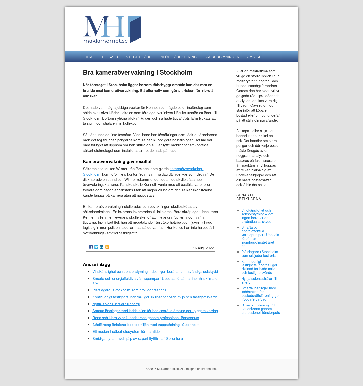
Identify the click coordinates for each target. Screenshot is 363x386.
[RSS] (107, 247)
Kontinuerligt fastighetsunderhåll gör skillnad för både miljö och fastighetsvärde (155, 296)
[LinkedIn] (101, 247)
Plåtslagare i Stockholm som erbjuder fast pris (129, 289)
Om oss (254, 56)
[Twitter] (96, 247)
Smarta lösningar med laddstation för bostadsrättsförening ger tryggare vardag (155, 310)
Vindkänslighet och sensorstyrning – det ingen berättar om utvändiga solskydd (155, 271)
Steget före (139, 56)
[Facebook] (91, 247)
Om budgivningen (222, 56)
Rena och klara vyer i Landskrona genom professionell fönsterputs (145, 317)
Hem (88, 56)
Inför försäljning (178, 56)
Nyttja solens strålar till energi (116, 303)
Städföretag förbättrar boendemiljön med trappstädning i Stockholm (146, 324)
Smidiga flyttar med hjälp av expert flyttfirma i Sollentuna (137, 338)
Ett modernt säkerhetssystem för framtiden (126, 331)
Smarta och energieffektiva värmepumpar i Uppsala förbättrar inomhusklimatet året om (155, 280)
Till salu (109, 56)
